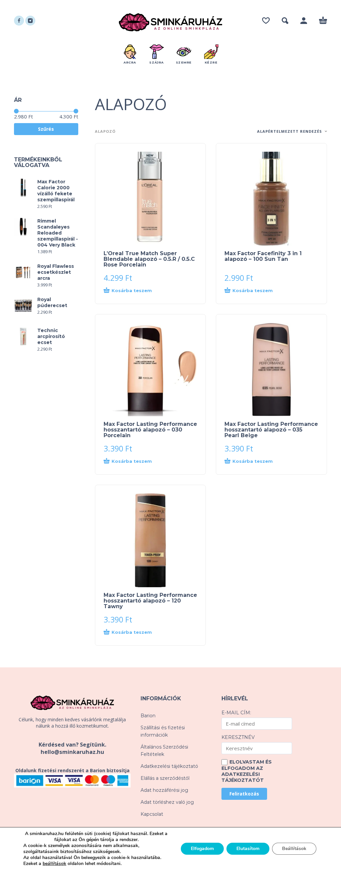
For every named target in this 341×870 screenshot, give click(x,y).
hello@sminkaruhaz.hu (72, 752)
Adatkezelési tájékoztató (169, 766)
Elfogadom (202, 848)
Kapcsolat (152, 814)
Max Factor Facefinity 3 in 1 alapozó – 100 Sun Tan (263, 256)
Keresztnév (238, 737)
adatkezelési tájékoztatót (242, 777)
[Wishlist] (266, 20)
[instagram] (30, 21)
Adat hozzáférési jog (164, 790)
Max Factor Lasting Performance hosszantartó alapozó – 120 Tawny (150, 600)
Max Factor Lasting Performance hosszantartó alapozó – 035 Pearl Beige (271, 429)
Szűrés (46, 129)
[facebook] (19, 21)
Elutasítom (247, 848)
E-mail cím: (236, 713)
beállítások (54, 864)
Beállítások (294, 848)
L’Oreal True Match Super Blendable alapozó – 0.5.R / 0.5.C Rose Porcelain (149, 259)
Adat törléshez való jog (167, 802)
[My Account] (303, 20)
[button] (285, 20)
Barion (148, 716)
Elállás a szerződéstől (165, 778)
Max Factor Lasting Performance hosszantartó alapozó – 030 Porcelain (150, 429)
